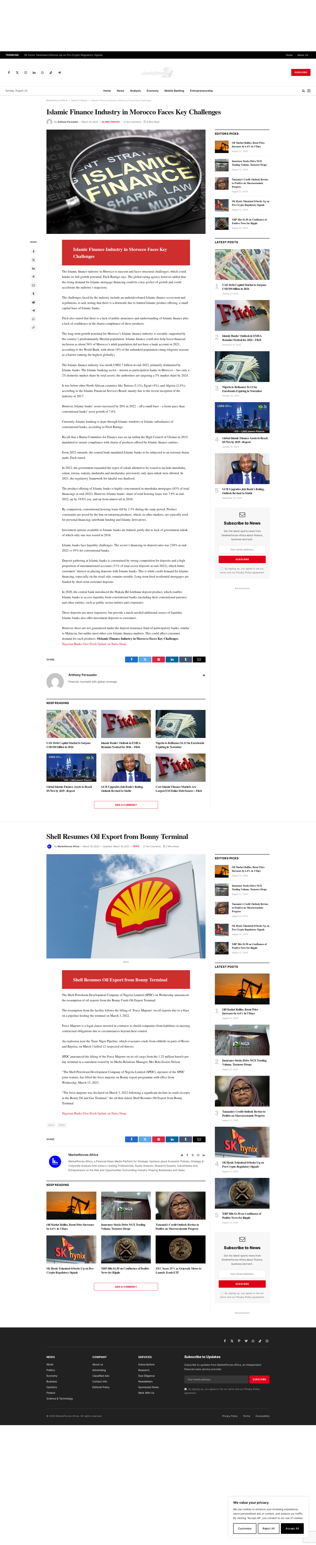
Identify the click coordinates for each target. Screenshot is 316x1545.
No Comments (134, 121)
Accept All (292, 1528)
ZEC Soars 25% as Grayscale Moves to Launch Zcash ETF (178, 1270)
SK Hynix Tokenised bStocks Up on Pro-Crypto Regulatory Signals (63, 55)
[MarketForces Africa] (158, 72)
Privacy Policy (244, 572)
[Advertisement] (158, 25)
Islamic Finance (79, 100)
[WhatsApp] (33, 318)
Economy (153, 90)
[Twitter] (33, 259)
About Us (302, 55)
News (120, 90)
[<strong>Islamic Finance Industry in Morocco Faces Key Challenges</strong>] (126, 182)
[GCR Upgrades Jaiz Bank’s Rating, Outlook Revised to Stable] (126, 768)
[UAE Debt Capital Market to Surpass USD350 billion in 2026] (71, 724)
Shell (51, 1125)
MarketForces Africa (56, 100)
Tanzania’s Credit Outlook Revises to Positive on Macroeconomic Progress (250, 183)
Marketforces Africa (68, 846)
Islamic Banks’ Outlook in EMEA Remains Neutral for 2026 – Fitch (121, 745)
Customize (244, 1528)
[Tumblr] (33, 293)
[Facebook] (33, 251)
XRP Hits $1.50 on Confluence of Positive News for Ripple (249, 221)
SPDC (62, 1125)
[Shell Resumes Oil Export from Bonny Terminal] (126, 906)
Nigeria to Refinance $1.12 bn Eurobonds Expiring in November (180, 745)
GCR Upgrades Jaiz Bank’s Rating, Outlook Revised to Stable (122, 789)
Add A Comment (126, 804)
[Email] (33, 285)
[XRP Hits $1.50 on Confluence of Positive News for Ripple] (222, 223)
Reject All (268, 1528)
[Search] (303, 91)
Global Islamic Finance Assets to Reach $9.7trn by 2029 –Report (69, 789)
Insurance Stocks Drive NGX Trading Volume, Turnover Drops (249, 163)
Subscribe (300, 72)
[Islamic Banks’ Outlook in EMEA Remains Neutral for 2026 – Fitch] (126, 724)
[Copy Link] (33, 327)
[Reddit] (33, 302)
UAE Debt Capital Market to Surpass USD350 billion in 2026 (68, 745)
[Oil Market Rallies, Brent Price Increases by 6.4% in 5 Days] (222, 147)
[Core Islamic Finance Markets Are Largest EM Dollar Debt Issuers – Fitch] (181, 768)
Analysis (135, 90)
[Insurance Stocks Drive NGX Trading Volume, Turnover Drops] (222, 165)
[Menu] (309, 91)
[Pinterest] (33, 276)
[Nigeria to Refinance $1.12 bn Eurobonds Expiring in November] (181, 724)
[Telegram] (33, 310)
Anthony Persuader (68, 121)
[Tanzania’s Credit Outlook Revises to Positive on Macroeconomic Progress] (222, 183)
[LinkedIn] (33, 268)
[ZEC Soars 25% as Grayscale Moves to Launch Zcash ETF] (181, 1249)
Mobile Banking (174, 90)
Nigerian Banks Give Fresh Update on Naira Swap (94, 644)
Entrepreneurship (201, 90)
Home (289, 55)
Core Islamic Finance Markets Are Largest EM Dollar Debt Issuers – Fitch (179, 789)
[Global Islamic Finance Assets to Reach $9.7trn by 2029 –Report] (71, 768)
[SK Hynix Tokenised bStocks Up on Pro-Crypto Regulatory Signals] (222, 205)
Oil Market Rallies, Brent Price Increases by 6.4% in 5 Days (248, 144)
